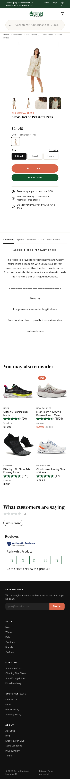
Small (35, 156)
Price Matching (13, 683)
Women (9, 632)
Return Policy (12, 709)
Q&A (41, 239)
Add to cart (35, 168)
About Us (10, 730)
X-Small (19, 156)
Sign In (63, 4)
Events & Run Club (15, 740)
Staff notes (53, 239)
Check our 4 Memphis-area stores (33, 198)
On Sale (9, 652)
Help (55, 2)
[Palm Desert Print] (16, 142)
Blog (7, 735)
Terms (8, 755)
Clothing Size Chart (15, 673)
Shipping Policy (13, 714)
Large (51, 156)
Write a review (13, 523)
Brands (9, 647)
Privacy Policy (12, 750)
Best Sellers (31, 34)
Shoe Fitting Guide (15, 678)
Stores (46, 2)
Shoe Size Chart (13, 668)
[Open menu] (8, 14)
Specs (20, 239)
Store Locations (13, 745)
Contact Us (11, 699)
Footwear (17, 34)
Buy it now (35, 177)
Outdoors (10, 642)
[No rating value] (13, 514)
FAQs (8, 704)
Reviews (31, 239)
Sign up (57, 606)
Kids (7, 637)
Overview (8, 239)
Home (6, 34)
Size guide (53, 150)
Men (7, 627)
